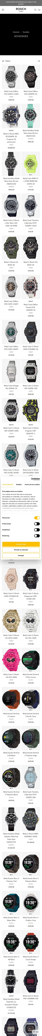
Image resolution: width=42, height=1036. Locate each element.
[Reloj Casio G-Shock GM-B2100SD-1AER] (30, 455)
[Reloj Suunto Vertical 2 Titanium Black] (11, 777)
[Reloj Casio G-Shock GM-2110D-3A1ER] (11, 455)
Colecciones (16, 32)
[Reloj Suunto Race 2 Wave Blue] (11, 903)
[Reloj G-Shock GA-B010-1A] (30, 247)
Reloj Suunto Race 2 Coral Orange (30, 958)
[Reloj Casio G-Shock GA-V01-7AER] (30, 621)
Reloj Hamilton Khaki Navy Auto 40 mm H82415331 (31, 133)
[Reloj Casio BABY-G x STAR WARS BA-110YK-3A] (30, 164)
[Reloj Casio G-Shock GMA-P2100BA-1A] (30, 332)
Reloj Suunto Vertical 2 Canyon (11, 714)
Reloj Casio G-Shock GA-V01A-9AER (11, 636)
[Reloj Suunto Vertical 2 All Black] (11, 738)
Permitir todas (21, 544)
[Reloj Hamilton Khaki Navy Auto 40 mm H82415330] (11, 164)
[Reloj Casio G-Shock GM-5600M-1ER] (30, 371)
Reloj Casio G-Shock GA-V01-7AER (30, 636)
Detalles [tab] (19, 484)
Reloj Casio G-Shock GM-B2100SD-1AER (31, 471)
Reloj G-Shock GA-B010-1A (31, 263)
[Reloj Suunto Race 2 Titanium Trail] (11, 864)
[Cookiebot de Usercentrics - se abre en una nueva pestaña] (31, 479)
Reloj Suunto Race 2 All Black (11, 958)
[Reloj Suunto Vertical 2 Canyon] (11, 699)
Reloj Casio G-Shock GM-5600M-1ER (30, 387)
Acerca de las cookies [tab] (32, 484)
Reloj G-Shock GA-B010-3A (11, 263)
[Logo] (21, 10)
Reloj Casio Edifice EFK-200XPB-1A (31, 92)
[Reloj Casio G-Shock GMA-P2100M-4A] (11, 579)
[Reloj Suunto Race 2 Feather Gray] (30, 903)
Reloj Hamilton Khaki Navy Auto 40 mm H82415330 (11, 181)
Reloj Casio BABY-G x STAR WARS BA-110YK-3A (30, 181)
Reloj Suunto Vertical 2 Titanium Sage (31, 754)
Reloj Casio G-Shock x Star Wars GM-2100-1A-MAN (11, 223)
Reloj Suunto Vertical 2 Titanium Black (11, 793)
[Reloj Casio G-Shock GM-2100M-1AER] (11, 410)
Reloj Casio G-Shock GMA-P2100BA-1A (30, 347)
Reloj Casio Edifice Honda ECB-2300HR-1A (31, 307)
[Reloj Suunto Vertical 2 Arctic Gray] (30, 699)
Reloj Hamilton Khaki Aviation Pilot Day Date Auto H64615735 (11, 838)
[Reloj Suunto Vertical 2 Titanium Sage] (30, 738)
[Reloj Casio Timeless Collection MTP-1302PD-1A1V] (30, 205)
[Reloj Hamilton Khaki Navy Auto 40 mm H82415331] (30, 116)
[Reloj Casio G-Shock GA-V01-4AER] (11, 660)
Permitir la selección (21, 550)
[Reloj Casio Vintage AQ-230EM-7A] (11, 371)
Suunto (31, 680)
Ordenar (7, 61)
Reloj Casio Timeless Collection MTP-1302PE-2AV (31, 794)
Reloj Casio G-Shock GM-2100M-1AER (11, 429)
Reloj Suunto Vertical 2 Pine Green (31, 675)
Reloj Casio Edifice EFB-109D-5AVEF (11, 302)
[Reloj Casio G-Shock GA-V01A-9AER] (11, 621)
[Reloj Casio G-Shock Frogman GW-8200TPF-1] (30, 410)
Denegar (21, 555)
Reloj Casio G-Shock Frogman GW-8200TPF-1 (30, 430)
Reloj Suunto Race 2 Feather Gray (30, 918)
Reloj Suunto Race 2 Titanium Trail (11, 879)
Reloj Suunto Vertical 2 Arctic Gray (31, 714)
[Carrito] (39, 10)
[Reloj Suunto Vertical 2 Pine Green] (30, 660)
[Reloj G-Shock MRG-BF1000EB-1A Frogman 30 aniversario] (11, 116)
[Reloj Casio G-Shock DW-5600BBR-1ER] (30, 981)
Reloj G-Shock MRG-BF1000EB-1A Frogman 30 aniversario (11, 138)
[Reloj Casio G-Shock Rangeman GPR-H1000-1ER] (30, 579)
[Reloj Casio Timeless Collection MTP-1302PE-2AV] (30, 777)
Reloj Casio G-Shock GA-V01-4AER (11, 675)
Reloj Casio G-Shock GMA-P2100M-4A (11, 594)
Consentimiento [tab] (7, 484)
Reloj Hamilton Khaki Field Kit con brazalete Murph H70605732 (11, 1003)
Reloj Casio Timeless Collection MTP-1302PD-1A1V (31, 223)
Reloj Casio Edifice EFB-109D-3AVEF (11, 347)
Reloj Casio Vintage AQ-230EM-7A (11, 387)
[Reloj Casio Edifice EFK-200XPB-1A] (30, 77)
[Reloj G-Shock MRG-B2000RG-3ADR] (30, 819)
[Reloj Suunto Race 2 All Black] (11, 942)
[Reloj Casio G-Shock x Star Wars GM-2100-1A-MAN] (11, 205)
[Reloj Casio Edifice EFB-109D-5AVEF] (11, 287)
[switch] (37, 523)
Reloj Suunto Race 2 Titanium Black (30, 879)
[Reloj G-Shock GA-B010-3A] (11, 247)
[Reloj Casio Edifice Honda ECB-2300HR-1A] (30, 287)
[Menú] (3, 9)
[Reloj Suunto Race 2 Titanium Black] (30, 864)
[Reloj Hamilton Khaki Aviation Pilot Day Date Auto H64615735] (11, 819)
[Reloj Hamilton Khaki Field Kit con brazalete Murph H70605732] (11, 981)
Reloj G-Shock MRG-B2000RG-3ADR (31, 835)
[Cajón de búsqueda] (35, 10)
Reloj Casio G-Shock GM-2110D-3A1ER (11, 471)
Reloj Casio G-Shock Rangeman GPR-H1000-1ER (30, 596)
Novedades (26, 32)
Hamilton (31, 138)
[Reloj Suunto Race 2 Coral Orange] (30, 942)
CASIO (11, 97)
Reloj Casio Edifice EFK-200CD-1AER (11, 92)
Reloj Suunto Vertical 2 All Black (11, 754)
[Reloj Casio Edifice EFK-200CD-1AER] (11, 77)
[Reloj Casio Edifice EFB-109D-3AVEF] (11, 332)
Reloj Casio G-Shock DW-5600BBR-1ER (30, 997)
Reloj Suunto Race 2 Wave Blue (11, 918)
